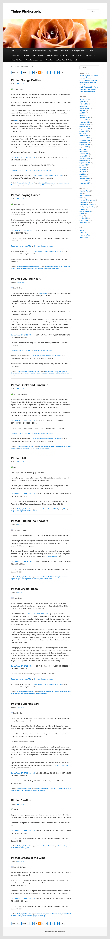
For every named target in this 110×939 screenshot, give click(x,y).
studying (51, 268)
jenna (60, 509)
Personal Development (87, 200)
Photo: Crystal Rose (24, 589)
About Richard (23, 51)
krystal (13, 579)
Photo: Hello (19, 458)
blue (48, 446)
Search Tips (15, 55)
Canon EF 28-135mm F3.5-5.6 (37, 614)
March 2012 (83, 106)
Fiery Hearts (42, 293)
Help (80, 193)
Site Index (26, 55)
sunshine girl (41, 790)
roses (33, 694)
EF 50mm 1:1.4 (29, 157)
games (13, 268)
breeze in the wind (51, 914)
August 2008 (83, 165)
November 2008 (84, 158)
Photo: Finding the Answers (29, 521)
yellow (54, 185)
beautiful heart (49, 371)
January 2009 (83, 156)
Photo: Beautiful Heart (26, 278)
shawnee (40, 268)
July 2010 (82, 133)
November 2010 (84, 124)
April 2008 (82, 174)
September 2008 (84, 163)
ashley (38, 914)
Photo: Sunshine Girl (25, 704)
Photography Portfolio (78, 51)
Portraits (28, 267)
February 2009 (84, 154)
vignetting (43, 694)
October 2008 (83, 160)
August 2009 (83, 147)
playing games (29, 268)
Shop (81, 216)
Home (13, 51)
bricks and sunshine (57, 446)
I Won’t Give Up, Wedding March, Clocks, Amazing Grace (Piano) (88, 82)
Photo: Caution (21, 800)
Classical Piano (84, 191)
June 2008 (82, 169)
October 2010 (83, 126)
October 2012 (83, 104)
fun (69, 267)
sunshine (48, 185)
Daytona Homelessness (38, 51)
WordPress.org (84, 237)
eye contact (25, 373)
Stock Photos (29, 183)
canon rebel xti (52, 183)
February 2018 (84, 99)
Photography (21, 183)
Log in (81, 230)
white (47, 448)
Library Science (84, 195)
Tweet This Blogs (37, 55)
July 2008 (82, 167)
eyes (31, 373)
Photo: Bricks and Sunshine (29, 385)
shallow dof (36, 185)
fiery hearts (36, 373)
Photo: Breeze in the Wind (28, 858)
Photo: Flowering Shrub (87, 89)
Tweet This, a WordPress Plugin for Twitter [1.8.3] (61, 60)
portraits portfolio (54, 373)
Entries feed (83, 233)
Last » (62, 72)
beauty (41, 183)
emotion (18, 373)
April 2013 (82, 102)
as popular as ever (52, 556)
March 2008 (83, 176)
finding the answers (61, 577)
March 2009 (83, 151)
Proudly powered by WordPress (55, 931)
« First (24, 72)
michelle (13, 790)
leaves (18, 268)
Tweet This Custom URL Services (56, 55)
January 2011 (83, 120)
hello (56, 509)
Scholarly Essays (85, 211)
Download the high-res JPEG (21, 170)
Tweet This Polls (90, 55)
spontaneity (41, 916)
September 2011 (84, 108)
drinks (66, 183)
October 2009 (83, 142)
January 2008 (83, 181)
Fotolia (56, 765)
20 (52, 72)
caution (48, 846)
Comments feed (84, 235)
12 (46, 72)
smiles (46, 268)
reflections (27, 694)
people (23, 268)
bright (46, 183)
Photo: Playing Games (25, 195)
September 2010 (84, 129)
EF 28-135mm (29, 230)
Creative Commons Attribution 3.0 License (47, 175)
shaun (34, 579)
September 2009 (84, 145)
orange (21, 185)
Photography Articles (86, 204)
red (36, 268)
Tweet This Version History (34, 60)
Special (84, 218)
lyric (42, 373)
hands (18, 848)
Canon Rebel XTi (17, 157)
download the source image (43, 170)
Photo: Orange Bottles (26, 80)
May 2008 (82, 172)
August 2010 (83, 131)
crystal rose (63, 692)
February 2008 (84, 178)
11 (43, 72)
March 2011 (83, 115)
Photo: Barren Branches (87, 91)
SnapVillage (65, 765)
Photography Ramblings (87, 207)
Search (91, 51)
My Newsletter (53, 51)
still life (43, 185)
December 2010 (84, 122)
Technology (83, 222)
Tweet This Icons (76, 55)
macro (18, 694)
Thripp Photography (26, 11)
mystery (23, 848)
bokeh (16, 120)
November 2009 (84, 140)
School (81, 213)
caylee (53, 846)
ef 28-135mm (63, 267)
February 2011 (84, 117)
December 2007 (84, 183)
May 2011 (82, 111)
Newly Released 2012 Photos (89, 87)
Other (81, 198)
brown (59, 914)
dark (20, 448)
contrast (60, 183)
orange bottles (28, 185)
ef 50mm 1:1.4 (26, 448)
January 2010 (83, 136)
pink (22, 694)
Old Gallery (64, 51)
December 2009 (84, 138)
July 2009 (82, 149)
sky (33, 448)
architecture (43, 446)
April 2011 (82, 113)
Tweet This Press (17, 60)
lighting (65, 509)
